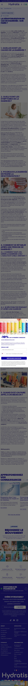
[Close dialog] (26, 320)
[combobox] (3, 353)
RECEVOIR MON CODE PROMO (14, 358)
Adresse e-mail (4, 347)
